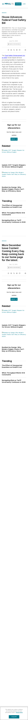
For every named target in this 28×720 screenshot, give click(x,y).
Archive (4, 12)
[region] (14, 713)
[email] (19, 50)
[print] (25, 50)
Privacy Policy (19, 712)
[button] (3, 4)
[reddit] (17, 50)
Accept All (14, 716)
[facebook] (8, 50)
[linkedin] (11, 50)
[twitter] (14, 50)
